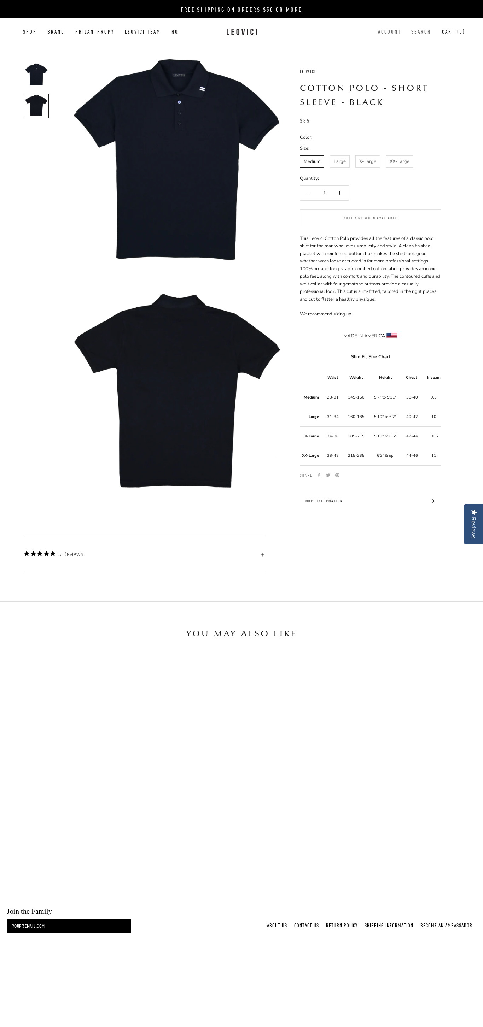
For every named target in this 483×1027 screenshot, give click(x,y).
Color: (306, 137)
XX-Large (399, 161)
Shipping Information (389, 925)
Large (340, 161)
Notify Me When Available (370, 217)
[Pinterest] (337, 475)
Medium (312, 161)
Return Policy (341, 925)
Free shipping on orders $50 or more (241, 9)
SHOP (30, 31)
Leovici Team (143, 31)
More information (324, 500)
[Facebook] (319, 475)
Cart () (453, 31)
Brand (56, 31)
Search (421, 31)
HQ (175, 31)
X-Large (367, 161)
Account (389, 31)
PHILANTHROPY (94, 31)
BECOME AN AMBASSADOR (446, 925)
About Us (277, 925)
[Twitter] (328, 475)
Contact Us (306, 925)
